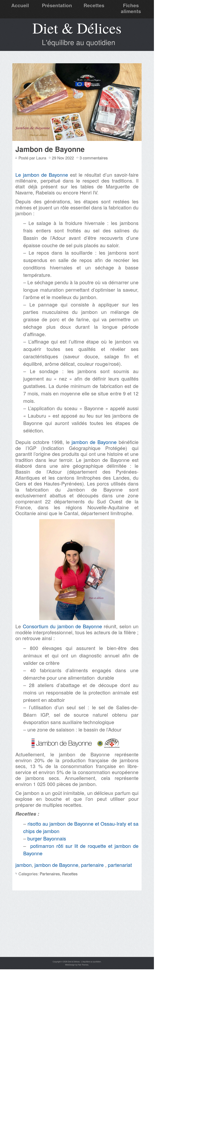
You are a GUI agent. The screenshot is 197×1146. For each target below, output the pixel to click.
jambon (23, 864)
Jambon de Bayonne (50, 149)
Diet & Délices (76, 28)
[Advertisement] (77, 933)
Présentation (57, 5)
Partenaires (50, 873)
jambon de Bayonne (94, 441)
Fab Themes (83, 964)
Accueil (20, 5)
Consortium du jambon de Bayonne (62, 626)
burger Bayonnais (47, 838)
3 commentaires (94, 157)
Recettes (94, 5)
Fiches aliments (131, 8)
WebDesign (70, 964)
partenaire (93, 864)
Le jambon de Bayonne (41, 174)
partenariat (120, 864)
